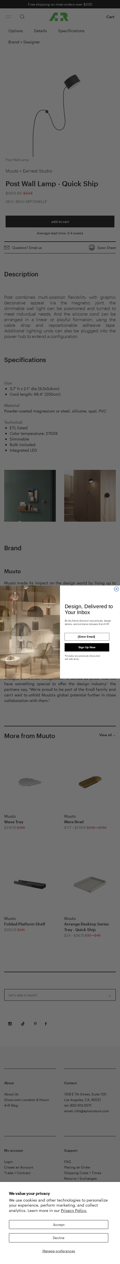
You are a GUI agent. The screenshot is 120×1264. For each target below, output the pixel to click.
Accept (58, 1224)
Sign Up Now (86, 647)
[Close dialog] (116, 589)
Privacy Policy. (74, 1210)
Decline (58, 1238)
